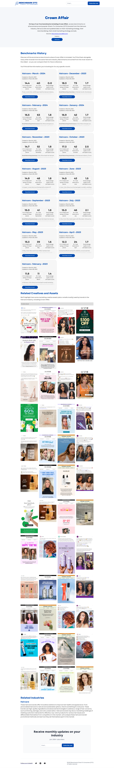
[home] (26, 4)
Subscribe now (93, 3)
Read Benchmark (30, 96)
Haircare (57, 39)
